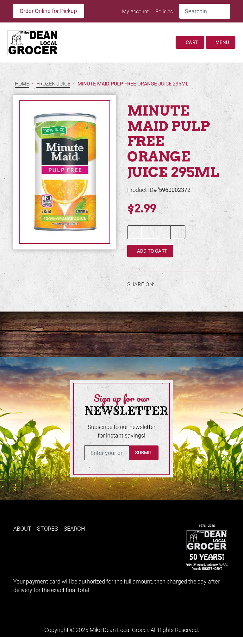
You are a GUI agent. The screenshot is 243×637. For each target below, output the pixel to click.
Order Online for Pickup (48, 11)
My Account (136, 12)
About (22, 528)
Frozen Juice (53, 84)
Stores (47, 528)
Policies (164, 12)
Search (74, 528)
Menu (221, 42)
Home (22, 84)
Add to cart (151, 251)
